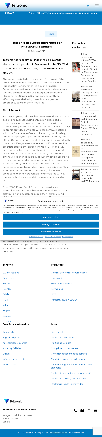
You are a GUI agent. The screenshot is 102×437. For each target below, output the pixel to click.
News (41, 13)
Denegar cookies (51, 224)
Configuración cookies (51, 231)
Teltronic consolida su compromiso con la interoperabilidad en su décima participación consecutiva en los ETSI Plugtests (90, 151)
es (88, 6)
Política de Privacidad (53, 237)
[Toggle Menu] (96, 5)
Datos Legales (67, 237)
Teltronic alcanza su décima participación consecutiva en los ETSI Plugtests (90, 175)
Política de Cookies (36, 237)
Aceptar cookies (51, 217)
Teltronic (33, 13)
